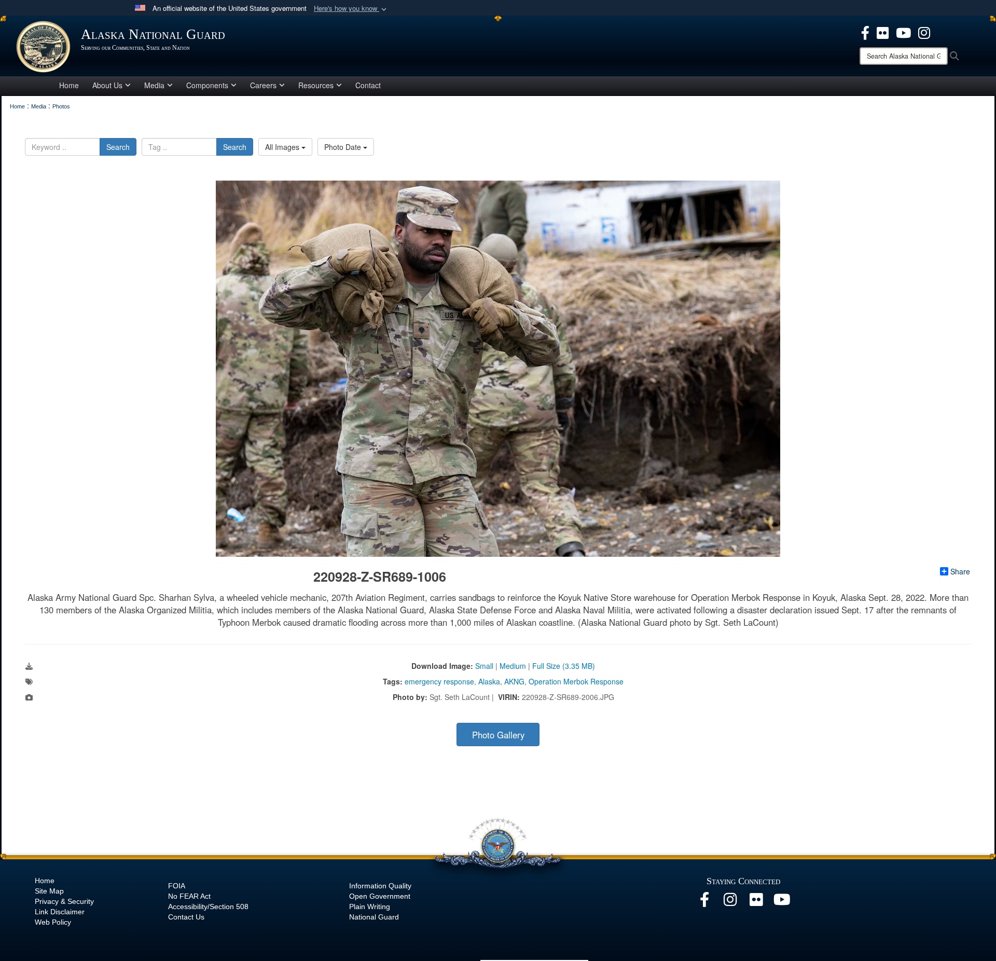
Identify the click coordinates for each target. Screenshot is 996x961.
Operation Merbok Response (576, 681)
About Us (107, 85)
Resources (316, 85)
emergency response (439, 681)
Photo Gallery (498, 735)
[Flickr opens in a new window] (883, 31)
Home (69, 85)
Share (960, 571)
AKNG (514, 681)
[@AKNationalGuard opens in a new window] (924, 31)
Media (154, 85)
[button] (351, 8)
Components (207, 85)
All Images (283, 147)
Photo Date (343, 147)
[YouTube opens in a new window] (903, 31)
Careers (263, 85)
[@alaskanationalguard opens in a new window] (730, 902)
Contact (368, 85)
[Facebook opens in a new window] (865, 31)
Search (118, 147)
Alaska (489, 681)
